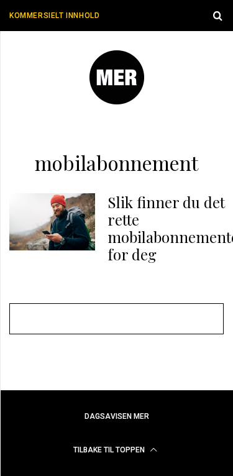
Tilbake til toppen (110, 450)
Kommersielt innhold (54, 15)
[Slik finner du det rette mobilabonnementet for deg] (52, 221)
